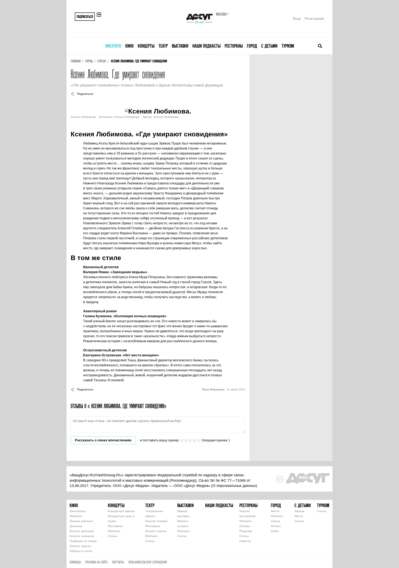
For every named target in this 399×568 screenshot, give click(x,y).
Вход (296, 18)
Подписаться (85, 17)
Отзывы (244, 526)
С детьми (269, 45)
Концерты (146, 45)
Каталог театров (156, 521)
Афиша (299, 511)
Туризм (288, 45)
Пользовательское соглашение (147, 562)
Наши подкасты (206, 45)
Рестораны (234, 45)
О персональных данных (234, 486)
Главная (76, 61)
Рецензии (245, 531)
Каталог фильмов (82, 531)
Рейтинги (76, 516)
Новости (245, 541)
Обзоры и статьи (81, 551)
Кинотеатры (78, 511)
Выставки (180, 45)
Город (252, 45)
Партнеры (118, 562)
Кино (129, 45)
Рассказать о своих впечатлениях (103, 440)
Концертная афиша (121, 511)
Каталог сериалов (82, 536)
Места (275, 511)
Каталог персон (80, 546)
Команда (75, 562)
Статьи (101, 61)
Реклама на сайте (96, 562)
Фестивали (115, 526)
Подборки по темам (83, 541)
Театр (163, 45)
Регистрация (314, 18)
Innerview (113, 45)
